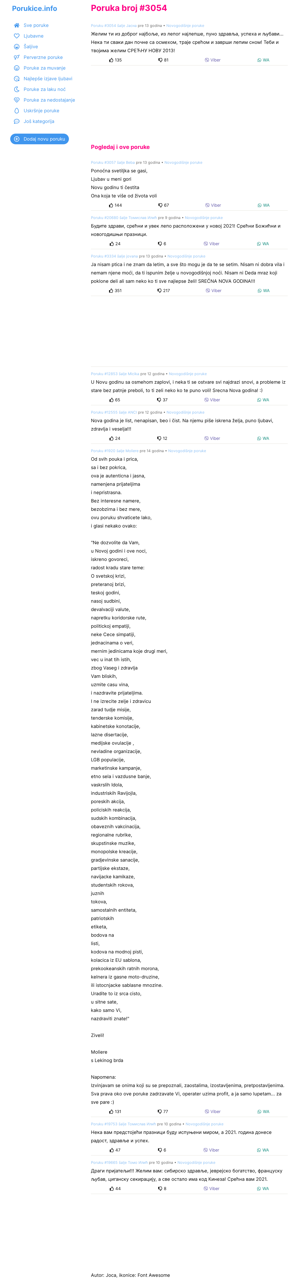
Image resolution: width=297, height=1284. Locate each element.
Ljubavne (34, 36)
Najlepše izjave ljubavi (48, 78)
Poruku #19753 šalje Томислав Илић (123, 1124)
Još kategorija (39, 121)
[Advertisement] (189, 100)
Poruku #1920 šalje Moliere (115, 450)
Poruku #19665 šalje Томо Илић (119, 1162)
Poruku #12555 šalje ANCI (114, 412)
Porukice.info (34, 8)
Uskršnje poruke (41, 110)
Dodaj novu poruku (44, 139)
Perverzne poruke (43, 57)
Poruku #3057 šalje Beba (113, 162)
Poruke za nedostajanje (49, 100)
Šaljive (31, 46)
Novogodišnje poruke (185, 25)
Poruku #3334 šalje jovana (114, 256)
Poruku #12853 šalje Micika (115, 373)
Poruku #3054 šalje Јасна (114, 25)
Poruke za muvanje (45, 68)
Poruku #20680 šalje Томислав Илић (124, 217)
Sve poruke (36, 25)
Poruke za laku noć (45, 89)
